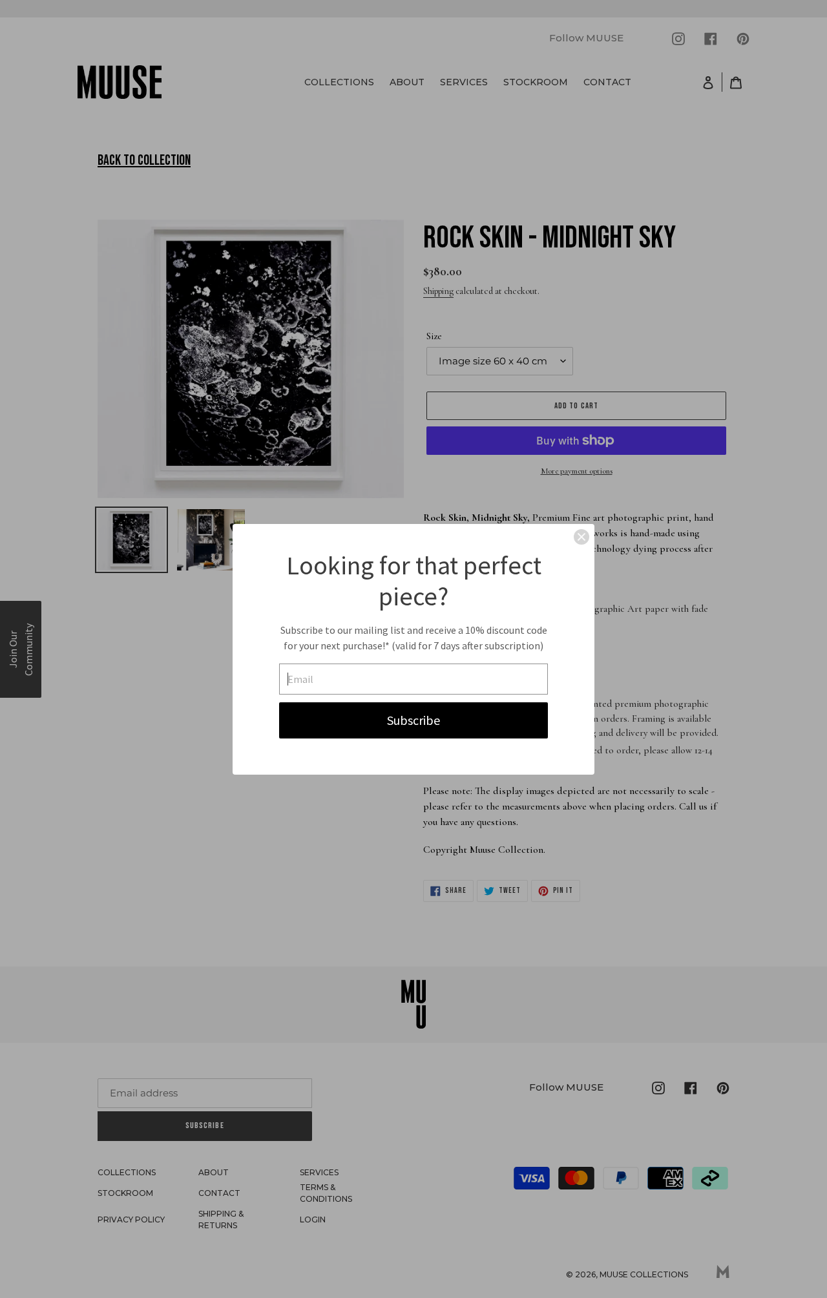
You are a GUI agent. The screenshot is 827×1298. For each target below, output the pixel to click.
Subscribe (413, 720)
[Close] (581, 537)
